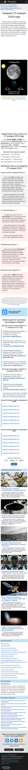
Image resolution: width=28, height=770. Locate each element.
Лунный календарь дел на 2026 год (8, 675)
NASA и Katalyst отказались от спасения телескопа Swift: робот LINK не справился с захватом (13, 713)
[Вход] (26, 2)
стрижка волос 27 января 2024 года (13, 346)
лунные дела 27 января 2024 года (13, 365)
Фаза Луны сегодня (5, 643)
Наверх (19, 750)
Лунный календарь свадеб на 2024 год (9, 6)
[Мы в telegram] (12, 740)
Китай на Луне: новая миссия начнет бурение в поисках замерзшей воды (13, 701)
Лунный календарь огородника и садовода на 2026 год (13, 673)
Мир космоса (4, 4)
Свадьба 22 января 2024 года (11, 420)
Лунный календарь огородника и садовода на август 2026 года (14, 662)
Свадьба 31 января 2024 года (11, 446)
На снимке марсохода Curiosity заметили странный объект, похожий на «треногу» (14, 707)
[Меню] (1, 2)
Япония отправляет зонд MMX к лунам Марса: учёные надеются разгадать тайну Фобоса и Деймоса (13, 719)
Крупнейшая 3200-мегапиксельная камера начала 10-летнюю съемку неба (13, 710)
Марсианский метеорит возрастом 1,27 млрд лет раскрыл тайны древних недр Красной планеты (13, 728)
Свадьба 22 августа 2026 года (7, 656)
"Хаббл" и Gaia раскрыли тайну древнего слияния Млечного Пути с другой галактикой (12, 716)
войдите (14, 100)
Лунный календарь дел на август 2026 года (10, 665)
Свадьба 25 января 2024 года (11, 409)
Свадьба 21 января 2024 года (11, 423)
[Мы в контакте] (16, 740)
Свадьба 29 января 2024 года (11, 439)
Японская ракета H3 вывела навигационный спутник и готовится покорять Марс (13, 722)
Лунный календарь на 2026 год (8, 669)
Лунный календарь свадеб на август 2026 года (11, 667)
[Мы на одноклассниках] (21, 740)
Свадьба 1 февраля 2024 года (11, 449)
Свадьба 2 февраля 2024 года (11, 453)
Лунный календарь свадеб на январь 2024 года (11, 8)
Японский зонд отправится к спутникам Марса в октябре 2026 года (13, 704)
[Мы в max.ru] (14, 314)
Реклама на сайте (5, 763)
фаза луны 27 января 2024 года (12, 336)
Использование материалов (12, 761)
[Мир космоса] (5, 1)
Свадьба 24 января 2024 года (11, 413)
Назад (9, 750)
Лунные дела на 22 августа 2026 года (9, 654)
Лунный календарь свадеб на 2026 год (9, 677)
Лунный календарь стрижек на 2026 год (10, 671)
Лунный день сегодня (5, 645)
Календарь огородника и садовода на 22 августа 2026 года (14, 652)
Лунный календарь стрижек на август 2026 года (11, 660)
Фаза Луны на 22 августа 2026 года (8, 648)
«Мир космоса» (4, 754)
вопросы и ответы (16, 304)
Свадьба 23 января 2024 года (11, 416)
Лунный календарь (12, 4)
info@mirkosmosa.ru (14, 760)
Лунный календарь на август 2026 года (9, 658)
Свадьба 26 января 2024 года (11, 406)
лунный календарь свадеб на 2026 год (14, 389)
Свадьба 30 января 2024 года (11, 442)
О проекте (3, 761)
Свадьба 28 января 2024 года (11, 435)
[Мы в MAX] (7, 740)
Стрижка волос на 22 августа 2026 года (9, 650)
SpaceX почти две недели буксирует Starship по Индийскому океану (11, 725)
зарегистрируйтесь (21, 98)
